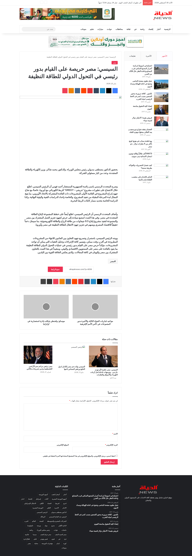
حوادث (109, 29)
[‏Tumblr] (96, 90)
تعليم (92, 29)
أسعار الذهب (55, 494)
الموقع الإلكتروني (63, 445)
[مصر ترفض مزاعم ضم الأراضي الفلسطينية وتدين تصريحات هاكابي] (38, 355)
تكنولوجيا (30, 526)
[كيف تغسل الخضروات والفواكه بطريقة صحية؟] (161, 169)
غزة (65, 539)
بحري (53, 526)
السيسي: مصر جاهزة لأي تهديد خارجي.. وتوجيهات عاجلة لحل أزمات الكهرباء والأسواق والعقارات (104, 372)
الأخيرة (149, 56)
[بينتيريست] (90, 90)
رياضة (142, 29)
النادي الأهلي (62, 526)
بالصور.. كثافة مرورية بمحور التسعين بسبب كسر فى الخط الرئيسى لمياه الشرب (141, 96)
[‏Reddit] (83, 90)
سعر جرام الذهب (45, 534)
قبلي (35, 539)
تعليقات (132, 56)
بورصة (39, 526)
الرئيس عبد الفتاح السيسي (57, 517)
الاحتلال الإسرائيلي (30, 503)
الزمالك (42, 517)
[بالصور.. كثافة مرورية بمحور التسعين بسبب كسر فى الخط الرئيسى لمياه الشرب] (161, 97)
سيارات (100, 29)
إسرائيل (38, 499)
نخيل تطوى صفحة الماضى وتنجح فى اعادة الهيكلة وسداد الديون (141, 84)
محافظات (119, 29)
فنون (53, 539)
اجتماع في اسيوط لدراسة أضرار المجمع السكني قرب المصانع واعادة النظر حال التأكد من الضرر (140, 69)
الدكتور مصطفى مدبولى (58, 512)
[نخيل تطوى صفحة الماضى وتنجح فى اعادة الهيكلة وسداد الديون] (161, 84)
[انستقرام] (145, 505)
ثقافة (128, 29)
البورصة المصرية (38, 508)
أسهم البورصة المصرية (59, 499)
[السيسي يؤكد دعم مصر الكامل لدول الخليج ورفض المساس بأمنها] (70, 355)
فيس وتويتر (44, 539)
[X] (108, 90)
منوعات (83, 29)
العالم (34, 521)
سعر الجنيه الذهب (60, 534)
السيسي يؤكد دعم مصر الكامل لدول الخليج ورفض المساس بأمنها (71, 367)
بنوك (46, 526)
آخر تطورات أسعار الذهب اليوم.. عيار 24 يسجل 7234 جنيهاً (119, 3)
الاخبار (64, 508)
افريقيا (57, 503)
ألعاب (46, 499)
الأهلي (42, 503)
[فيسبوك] (115, 90)
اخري (64, 503)
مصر (106, 57)
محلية (36, 543)
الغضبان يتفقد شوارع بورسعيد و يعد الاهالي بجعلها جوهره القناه (140, 130)
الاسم (115, 434)
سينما (35, 534)
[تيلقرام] (142, 505)
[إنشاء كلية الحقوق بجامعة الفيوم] (161, 110)
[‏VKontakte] (77, 90)
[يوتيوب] (148, 505)
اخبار (22, 499)
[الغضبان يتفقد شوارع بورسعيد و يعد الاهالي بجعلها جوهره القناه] (161, 133)
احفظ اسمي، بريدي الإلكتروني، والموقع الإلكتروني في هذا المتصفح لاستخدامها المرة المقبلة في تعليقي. (79, 456)
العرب (26, 521)
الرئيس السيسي (42, 512)
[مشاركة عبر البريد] (49, 281)
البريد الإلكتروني (111, 445)
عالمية (27, 534)
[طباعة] (43, 281)
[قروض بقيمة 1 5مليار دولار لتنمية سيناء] (161, 121)
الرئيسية (167, 29)
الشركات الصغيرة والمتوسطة (56, 521)
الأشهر (164, 56)
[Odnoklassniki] (71, 90)
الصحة (41, 521)
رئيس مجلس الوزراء (43, 530)
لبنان (58, 543)
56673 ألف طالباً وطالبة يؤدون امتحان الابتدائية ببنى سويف (140, 155)
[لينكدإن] (102, 90)
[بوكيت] (65, 90)
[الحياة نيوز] (162, 15)
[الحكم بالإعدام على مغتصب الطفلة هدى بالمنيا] (161, 180)
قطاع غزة (27, 539)
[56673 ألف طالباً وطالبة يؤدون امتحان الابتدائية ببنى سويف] (161, 157)
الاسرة (56, 508)
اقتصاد (49, 503)
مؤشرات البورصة (47, 543)
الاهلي (49, 508)
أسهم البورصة (43, 494)
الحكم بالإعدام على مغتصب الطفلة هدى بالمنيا (142, 178)
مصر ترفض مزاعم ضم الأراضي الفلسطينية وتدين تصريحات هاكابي (39, 367)
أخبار (159, 29)
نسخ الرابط (55, 269)
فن (135, 29)
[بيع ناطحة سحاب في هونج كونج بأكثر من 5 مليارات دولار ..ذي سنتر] (161, 145)
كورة (64, 543)
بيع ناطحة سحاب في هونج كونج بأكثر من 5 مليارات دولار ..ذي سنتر (140, 144)
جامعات (64, 530)
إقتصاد (150, 29)
